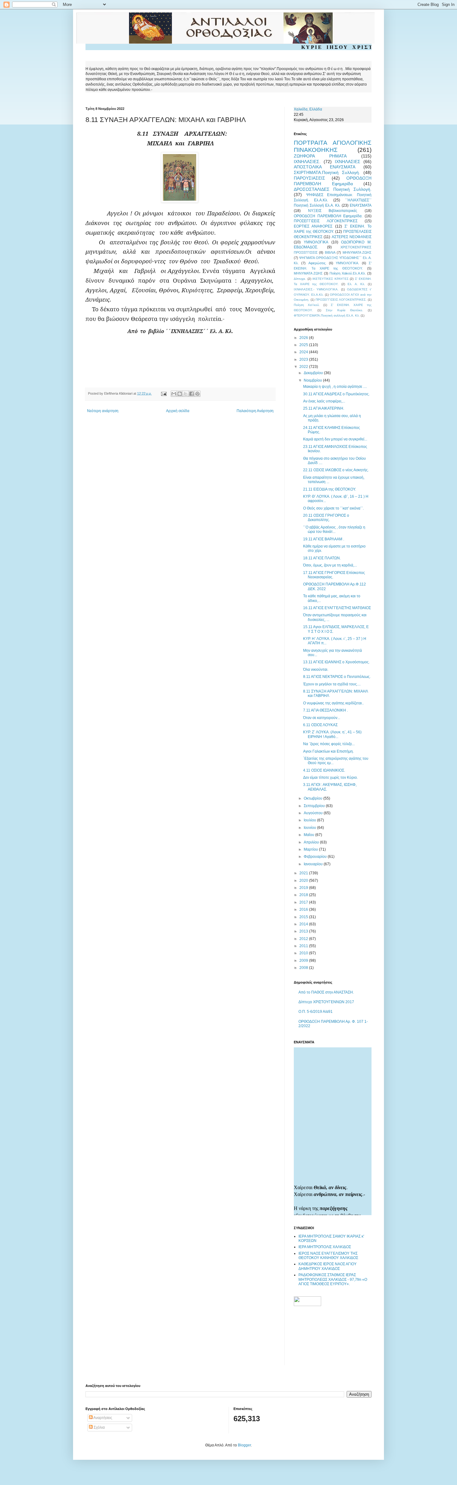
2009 (304, 960)
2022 (304, 366)
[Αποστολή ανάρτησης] (163, 393)
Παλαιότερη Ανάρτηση (255, 411)
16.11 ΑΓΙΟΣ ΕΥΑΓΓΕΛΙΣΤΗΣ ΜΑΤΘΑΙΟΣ (337, 608)
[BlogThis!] (180, 394)
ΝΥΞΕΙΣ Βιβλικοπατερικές (333, 211)
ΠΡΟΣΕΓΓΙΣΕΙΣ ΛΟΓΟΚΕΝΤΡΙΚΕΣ (326, 221)
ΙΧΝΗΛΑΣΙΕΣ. (307, 161)
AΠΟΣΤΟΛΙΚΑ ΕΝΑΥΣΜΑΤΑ (324, 166)
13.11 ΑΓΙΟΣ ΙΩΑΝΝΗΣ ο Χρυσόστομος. (336, 662)
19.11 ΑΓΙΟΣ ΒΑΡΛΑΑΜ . (323, 539)
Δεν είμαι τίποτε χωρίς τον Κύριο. (330, 777)
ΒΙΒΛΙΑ (330, 252)
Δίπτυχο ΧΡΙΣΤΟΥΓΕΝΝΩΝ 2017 (326, 1002)
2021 (304, 873)
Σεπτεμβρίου (315, 806)
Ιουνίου (310, 827)
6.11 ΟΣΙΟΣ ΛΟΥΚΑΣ (320, 725)
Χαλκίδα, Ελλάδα (308, 109)
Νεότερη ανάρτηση (102, 411)
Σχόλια (99, 1427)
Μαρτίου (311, 849)
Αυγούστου (314, 813)
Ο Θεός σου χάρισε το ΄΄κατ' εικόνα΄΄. (333, 508)
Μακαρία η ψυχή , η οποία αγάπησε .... (335, 386)
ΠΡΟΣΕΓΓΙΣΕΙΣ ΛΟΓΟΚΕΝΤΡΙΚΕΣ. (341, 299)
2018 (304, 895)
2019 (304, 888)
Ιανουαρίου (314, 864)
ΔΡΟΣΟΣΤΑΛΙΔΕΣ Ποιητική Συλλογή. (333, 189)
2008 (304, 968)
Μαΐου (309, 835)
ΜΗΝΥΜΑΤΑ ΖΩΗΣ (357, 252)
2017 (304, 902)
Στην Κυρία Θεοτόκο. (344, 310)
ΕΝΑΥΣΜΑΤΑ (361, 205)
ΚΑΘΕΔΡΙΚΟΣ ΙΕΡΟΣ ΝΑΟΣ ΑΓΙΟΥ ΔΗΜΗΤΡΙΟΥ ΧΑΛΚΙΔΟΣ (327, 1266)
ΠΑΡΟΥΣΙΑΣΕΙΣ (309, 178)
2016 (304, 909)
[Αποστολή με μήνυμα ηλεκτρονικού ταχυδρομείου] (174, 394)
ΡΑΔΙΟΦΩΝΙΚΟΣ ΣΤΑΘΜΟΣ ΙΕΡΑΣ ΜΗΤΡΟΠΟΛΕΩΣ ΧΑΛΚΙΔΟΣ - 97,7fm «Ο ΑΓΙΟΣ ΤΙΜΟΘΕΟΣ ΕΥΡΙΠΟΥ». (332, 1279)
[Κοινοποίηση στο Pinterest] (197, 394)
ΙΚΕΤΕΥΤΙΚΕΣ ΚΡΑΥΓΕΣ (330, 278)
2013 (304, 931)
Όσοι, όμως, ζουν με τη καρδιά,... (330, 565)
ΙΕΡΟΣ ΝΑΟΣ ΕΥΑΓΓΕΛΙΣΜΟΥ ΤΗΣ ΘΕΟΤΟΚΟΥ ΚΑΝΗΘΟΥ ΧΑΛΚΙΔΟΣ (328, 1255)
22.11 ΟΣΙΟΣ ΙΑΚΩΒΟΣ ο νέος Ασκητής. (336, 470)
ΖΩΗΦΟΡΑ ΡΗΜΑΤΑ (320, 155)
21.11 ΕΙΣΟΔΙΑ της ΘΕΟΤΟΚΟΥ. (329, 489)
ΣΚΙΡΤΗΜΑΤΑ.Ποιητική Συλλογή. (327, 172)
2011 (304, 946)
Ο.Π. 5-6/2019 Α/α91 (315, 1011)
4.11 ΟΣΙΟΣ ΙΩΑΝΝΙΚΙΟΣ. (324, 770)
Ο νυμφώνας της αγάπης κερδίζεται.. (333, 703)
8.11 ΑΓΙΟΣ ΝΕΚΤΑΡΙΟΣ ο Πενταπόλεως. (337, 676)
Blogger (244, 1445)
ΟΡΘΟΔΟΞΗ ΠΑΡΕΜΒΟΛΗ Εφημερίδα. (328, 216)
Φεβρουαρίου (316, 856)
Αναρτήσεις (102, 1418)
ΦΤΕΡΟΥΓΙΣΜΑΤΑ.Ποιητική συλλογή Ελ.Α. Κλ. (327, 315)
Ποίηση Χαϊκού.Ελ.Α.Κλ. (348, 273)
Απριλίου (312, 842)
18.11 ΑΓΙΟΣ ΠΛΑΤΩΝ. (322, 558)
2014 (304, 924)
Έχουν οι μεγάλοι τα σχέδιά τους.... (332, 684)
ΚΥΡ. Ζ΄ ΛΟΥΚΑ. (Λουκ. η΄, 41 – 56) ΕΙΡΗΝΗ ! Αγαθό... (332, 734)
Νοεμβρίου (313, 380)
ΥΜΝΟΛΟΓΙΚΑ (316, 242)
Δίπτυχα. (300, 278)
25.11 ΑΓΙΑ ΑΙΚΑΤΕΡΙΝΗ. (323, 408)
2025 (304, 345)
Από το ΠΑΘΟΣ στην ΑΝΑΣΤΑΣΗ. (326, 992)
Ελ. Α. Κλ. (356, 284)
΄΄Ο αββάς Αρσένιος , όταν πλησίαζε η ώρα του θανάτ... (334, 529)
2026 (304, 338)
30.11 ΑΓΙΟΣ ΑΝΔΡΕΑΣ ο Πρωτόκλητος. (336, 394)
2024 (304, 352)
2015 (304, 917)
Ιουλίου (310, 820)
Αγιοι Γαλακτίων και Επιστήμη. (328, 751)
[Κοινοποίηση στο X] (185, 394)
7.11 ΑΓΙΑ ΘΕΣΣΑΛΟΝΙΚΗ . (325, 710)
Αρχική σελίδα (177, 411)
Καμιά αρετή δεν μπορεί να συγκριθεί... (335, 439)
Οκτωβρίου (313, 798)
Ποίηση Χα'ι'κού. (307, 305)
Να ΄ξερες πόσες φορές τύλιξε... (329, 744)
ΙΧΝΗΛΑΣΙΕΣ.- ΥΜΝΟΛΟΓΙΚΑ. (316, 289)
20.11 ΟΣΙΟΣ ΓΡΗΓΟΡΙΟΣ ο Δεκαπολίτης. (326, 517)
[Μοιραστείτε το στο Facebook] (191, 394)
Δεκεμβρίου (314, 373)
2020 (304, 880)
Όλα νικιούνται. (315, 669)
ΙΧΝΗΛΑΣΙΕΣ (347, 161)
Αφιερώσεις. (317, 263)
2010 (304, 953)
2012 (304, 939)
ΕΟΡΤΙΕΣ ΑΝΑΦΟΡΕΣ (313, 226)
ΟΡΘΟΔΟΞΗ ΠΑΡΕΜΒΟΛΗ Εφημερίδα (333, 181)
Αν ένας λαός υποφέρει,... (324, 401)
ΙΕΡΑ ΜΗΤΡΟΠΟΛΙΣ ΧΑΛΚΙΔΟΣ (324, 1247)
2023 (304, 359)
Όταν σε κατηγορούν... (321, 718)
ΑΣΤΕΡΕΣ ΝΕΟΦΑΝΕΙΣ (352, 237)
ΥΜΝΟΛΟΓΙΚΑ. (347, 263)
